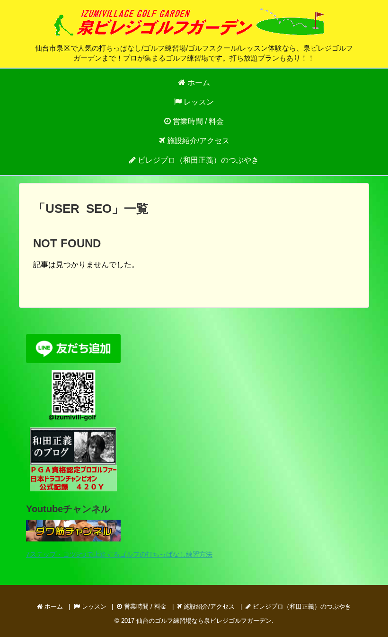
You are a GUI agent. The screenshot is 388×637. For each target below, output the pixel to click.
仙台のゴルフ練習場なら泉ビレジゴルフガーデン (204, 620)
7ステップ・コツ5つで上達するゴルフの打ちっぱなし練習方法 (119, 554)
